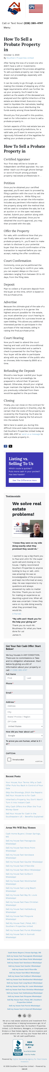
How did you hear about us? (20, 732)
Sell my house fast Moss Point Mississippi (24, 959)
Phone (9, 683)
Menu (7, 27)
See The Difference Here (25, 480)
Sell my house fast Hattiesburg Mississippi (24, 993)
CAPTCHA (10, 753)
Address (10, 702)
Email (9, 693)
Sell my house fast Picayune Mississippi (24, 996)
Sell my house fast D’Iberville (20, 866)
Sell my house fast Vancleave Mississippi (24, 963)
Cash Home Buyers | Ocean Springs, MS (24, 953)
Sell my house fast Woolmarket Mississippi (24, 979)
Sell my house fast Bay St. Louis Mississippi (24, 986)
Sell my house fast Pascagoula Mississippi (24, 956)
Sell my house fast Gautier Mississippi (24, 862)
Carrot (24, 1069)
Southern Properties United (20, 58)
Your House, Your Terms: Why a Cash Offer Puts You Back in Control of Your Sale (24, 785)
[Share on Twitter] (10, 446)
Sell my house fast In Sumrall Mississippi (24, 1009)
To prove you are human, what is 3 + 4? (24, 742)
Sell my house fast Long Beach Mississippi (24, 983)
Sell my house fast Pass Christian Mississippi (24, 990)
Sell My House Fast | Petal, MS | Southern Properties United (24, 1001)
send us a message (31, 434)
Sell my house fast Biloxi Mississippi (23, 870)
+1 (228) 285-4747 (18, 670)
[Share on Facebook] (5, 446)
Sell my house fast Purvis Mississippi (23, 930)
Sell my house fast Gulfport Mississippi (24, 976)
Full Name (11, 674)
